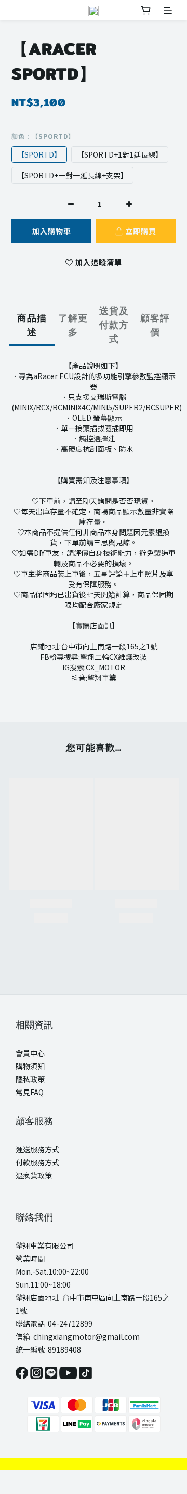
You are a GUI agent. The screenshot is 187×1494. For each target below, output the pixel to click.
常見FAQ (30, 1092)
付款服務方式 (37, 1162)
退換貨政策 (34, 1175)
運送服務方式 (37, 1149)
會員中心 (30, 1053)
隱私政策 (30, 1079)
